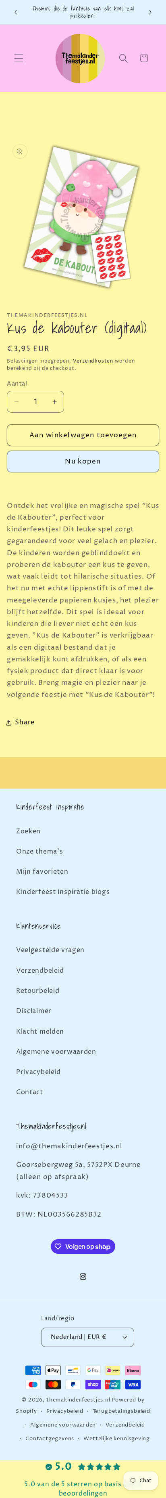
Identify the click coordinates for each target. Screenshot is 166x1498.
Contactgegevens (49, 1438)
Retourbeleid (37, 990)
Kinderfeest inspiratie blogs (63, 891)
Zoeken (28, 831)
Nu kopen (83, 461)
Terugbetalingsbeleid (121, 1411)
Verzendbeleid (40, 970)
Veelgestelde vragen (50, 950)
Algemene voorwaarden (56, 1051)
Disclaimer (34, 1011)
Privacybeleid (38, 1072)
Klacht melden (40, 1031)
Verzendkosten (93, 361)
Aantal (17, 384)
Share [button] (24, 722)
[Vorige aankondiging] (16, 12)
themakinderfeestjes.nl (78, 1400)
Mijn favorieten (42, 871)
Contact (29, 1092)
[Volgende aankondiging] (150, 12)
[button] (18, 58)
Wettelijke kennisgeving (116, 1438)
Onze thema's (39, 851)
